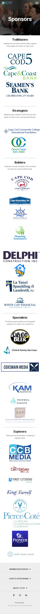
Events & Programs (19, 579)
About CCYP (19, 588)
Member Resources (18, 569)
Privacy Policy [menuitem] (19, 603)
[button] (36, 3)
